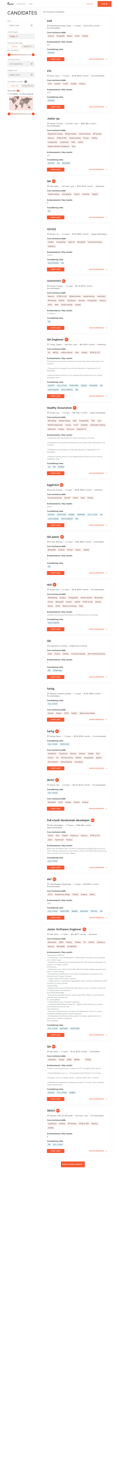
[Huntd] (10, 4)
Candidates (21, 4)
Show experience (96, 59)
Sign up (104, 4)
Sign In (90, 4)
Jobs (30, 4)
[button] (77, 40)
